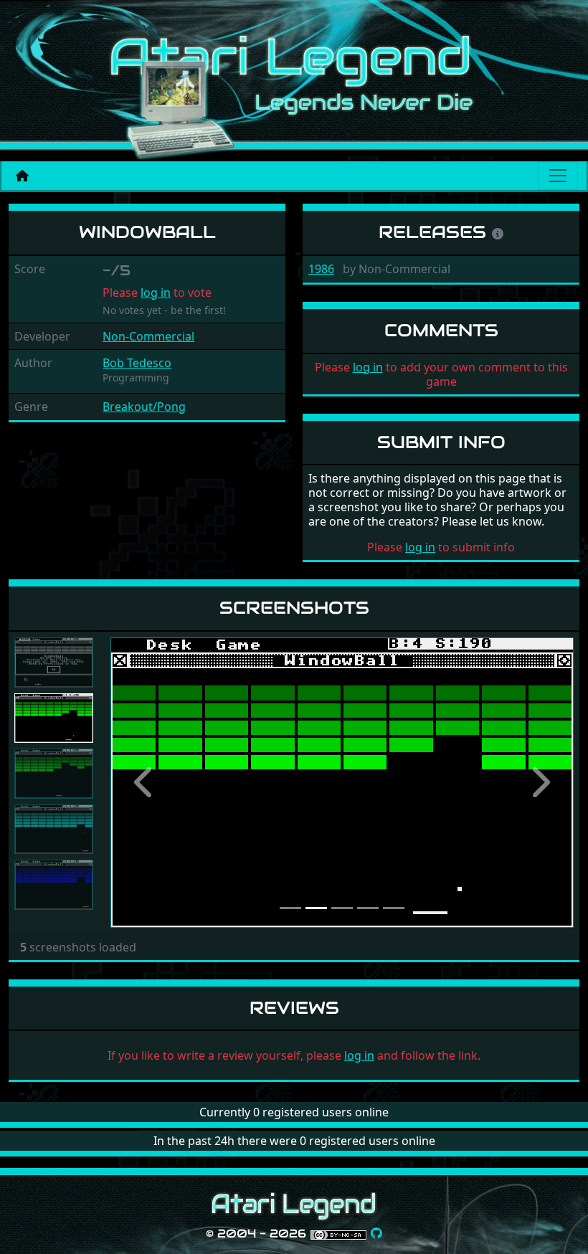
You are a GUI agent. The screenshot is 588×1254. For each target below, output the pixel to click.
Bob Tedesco (137, 363)
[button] (145, 782)
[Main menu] (558, 175)
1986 (321, 269)
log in (156, 292)
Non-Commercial (148, 336)
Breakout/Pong (144, 406)
